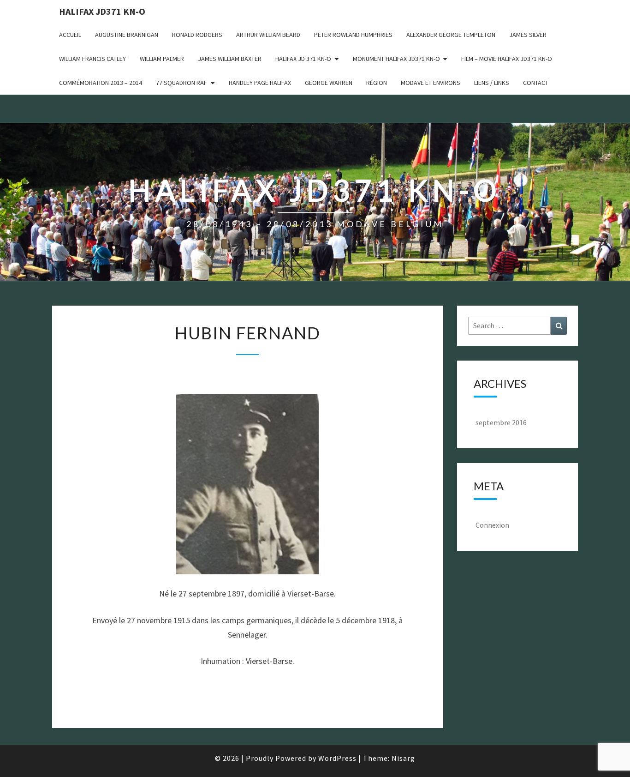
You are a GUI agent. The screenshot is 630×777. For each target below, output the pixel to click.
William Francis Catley (92, 58)
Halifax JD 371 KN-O (303, 58)
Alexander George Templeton (450, 34)
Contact (535, 82)
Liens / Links (491, 82)
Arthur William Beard (268, 34)
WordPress (337, 758)
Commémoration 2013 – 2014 (100, 82)
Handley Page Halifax (260, 82)
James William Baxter (230, 58)
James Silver (528, 34)
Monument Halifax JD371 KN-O (396, 58)
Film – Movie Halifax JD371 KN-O (506, 58)
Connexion (492, 525)
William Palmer (162, 58)
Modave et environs (430, 82)
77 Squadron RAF (181, 82)
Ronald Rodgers (197, 34)
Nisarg (403, 758)
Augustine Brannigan (126, 34)
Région (376, 82)
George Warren (328, 82)
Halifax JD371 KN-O (102, 11)
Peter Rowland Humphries (353, 34)
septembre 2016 (501, 422)
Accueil (70, 34)
